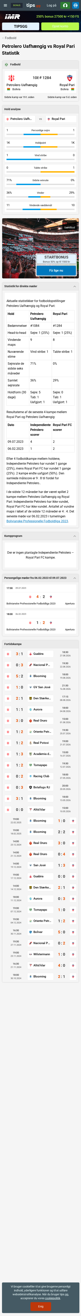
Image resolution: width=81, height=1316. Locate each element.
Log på (51, 5)
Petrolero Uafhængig (21, 85)
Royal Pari (67, 85)
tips (33, 5)
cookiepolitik (52, 1298)
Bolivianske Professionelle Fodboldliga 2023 (37, 521)
